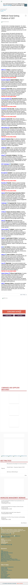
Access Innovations (5, 98)
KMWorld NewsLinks (4, 553)
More (26, 475)
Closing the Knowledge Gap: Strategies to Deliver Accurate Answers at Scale (12, 507)
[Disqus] (14, 336)
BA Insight (3, 172)
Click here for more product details (8, 77)
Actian (2, 118)
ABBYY (2, 69)
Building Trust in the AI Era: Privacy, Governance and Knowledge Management (13, 518)
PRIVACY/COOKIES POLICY (6, 544)
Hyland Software (4, 273)
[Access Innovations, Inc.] (14, 399)
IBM (2, 283)
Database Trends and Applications (7, 567)
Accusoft (3, 108)
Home (2, 550)
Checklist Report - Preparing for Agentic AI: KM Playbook (12, 468)
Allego (2, 155)
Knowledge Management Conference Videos (9, 559)
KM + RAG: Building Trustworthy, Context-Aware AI (10, 512)
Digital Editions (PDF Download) (7, 552)
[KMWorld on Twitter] (17, 536)
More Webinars (24, 523)
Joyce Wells (3, 10)
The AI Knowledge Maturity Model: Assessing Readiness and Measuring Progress (12, 501)
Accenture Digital (5, 79)
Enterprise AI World (4, 569)
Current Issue (8, 315)
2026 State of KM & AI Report (12, 471)
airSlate (3, 147)
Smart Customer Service (5, 574)
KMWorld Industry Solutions (6, 556)
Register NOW (6, 5)
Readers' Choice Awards (5, 557)
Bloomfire (3, 183)
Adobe (2, 139)
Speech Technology (4, 575)
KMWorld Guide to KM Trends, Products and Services (10, 560)
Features (2, 11)
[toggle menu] (25, 5)
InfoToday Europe (4, 572)
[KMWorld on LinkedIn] (7, 536)
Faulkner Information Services (6, 570)
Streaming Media (4, 576)
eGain (2, 220)
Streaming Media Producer (6, 578)
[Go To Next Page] (26, 16)
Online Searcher (4, 573)
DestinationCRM (4, 568)
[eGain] (14, 410)
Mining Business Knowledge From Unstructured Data (17, 463)
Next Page (22, 294)
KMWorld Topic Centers (5, 554)
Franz (2, 263)
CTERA (2, 211)
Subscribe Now (13, 312)
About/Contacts (4, 561)
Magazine (4, 551)
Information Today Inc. (5, 534)
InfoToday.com (4, 571)
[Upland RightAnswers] (14, 422)
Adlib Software (4, 127)
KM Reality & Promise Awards (6, 558)
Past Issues (19, 315)
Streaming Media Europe (5, 577)
